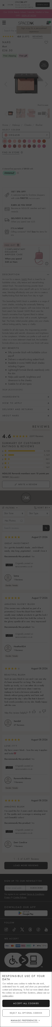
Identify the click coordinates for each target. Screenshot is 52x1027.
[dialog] (26, 999)
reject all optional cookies (26, 1013)
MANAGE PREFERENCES (24, 1020)
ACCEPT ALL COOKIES (26, 1003)
